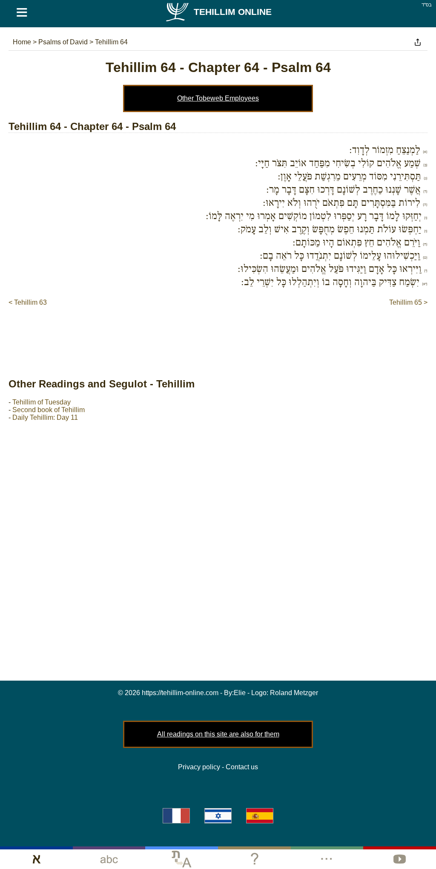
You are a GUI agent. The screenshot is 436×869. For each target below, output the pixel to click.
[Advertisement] (218, 333)
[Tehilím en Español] (259, 815)
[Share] (417, 42)
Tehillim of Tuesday (41, 402)
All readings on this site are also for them (218, 734)
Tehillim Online (233, 12)
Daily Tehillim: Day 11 (45, 417)
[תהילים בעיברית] (218, 815)
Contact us (242, 767)
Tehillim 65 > (408, 302)
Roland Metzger (294, 692)
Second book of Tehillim (48, 409)
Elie (240, 692)
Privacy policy (199, 767)
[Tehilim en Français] (176, 815)
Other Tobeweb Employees (218, 98)
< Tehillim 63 (28, 302)
